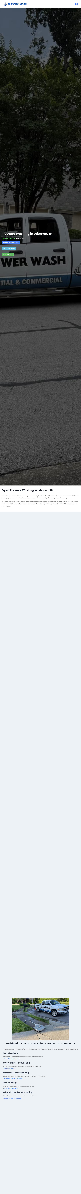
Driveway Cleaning (9, 1068)
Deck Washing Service (11, 1088)
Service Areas (10, 238)
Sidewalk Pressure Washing (12, 1098)
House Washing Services (11, 1059)
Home (3, 238)
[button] (76, 4)
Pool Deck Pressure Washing (13, 1078)
